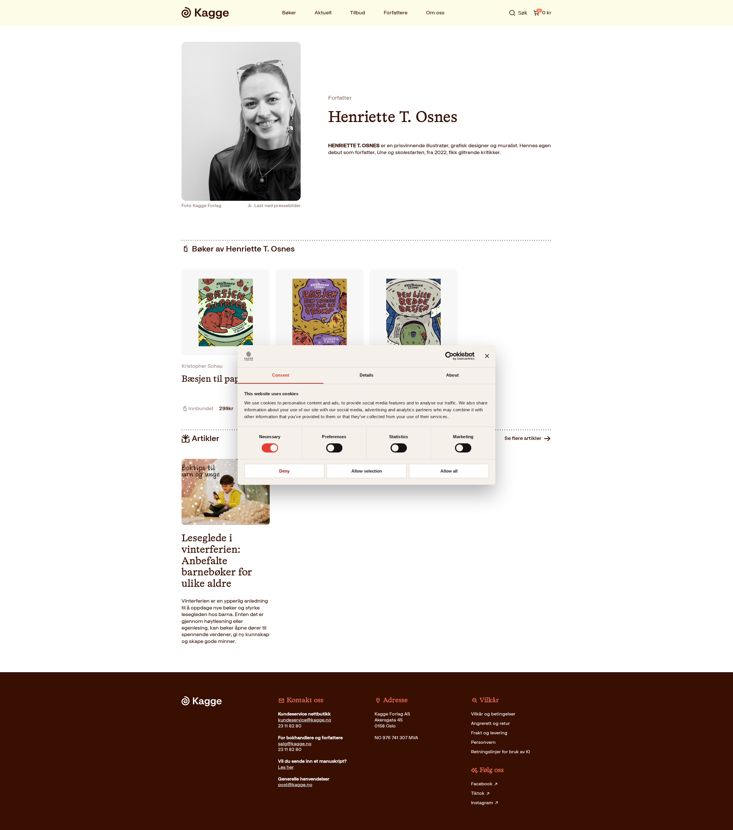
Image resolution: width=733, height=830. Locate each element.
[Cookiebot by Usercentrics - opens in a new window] (449, 356)
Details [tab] (367, 375)
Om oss (435, 12)
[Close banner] (487, 356)
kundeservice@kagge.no (304, 720)
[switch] (334, 448)
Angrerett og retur (490, 723)
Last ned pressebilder (277, 205)
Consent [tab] (280, 375)
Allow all (449, 471)
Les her (286, 767)
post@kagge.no (295, 784)
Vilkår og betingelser (493, 714)
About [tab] (452, 375)
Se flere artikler (523, 438)
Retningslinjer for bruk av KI (500, 751)
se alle (499, 30)
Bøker (289, 12)
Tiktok (477, 793)
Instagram (482, 802)
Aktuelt (323, 12)
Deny (284, 471)
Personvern (483, 742)
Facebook (481, 783)
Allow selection (366, 471)
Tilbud (357, 12)
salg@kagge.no (295, 743)
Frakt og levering (489, 732)
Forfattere (395, 12)
